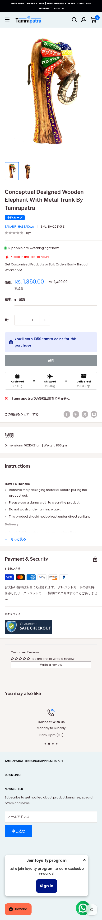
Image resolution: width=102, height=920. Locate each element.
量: (7, 320)
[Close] (84, 860)
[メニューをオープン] (7, 19)
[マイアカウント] (83, 19)
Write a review (51, 664)
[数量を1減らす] (20, 320)
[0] (93, 20)
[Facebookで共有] (67, 414)
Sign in (46, 886)
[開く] (74, 19)
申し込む (18, 831)
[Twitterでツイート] (85, 414)
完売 (51, 360)
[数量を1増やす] (45, 320)
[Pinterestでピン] (76, 414)
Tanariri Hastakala (19, 227)
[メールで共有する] (94, 414)
